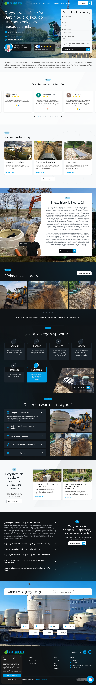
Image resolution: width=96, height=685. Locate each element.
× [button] (20, 656)
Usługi (48, 3)
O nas (43, 3)
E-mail (64, 23)
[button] (34, 116)
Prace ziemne (32, 663)
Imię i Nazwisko (66, 16)
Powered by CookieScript (12, 682)
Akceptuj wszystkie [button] (12, 675)
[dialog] (11, 669)
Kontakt (67, 3)
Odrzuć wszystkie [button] (12, 679)
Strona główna (35, 3)
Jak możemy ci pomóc (68, 36)
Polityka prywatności (41, 679)
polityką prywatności (79, 45)
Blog (62, 3)
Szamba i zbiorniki (34, 661)
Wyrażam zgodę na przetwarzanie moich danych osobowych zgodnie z (75, 44)
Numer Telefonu (66, 29)
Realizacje (56, 3)
